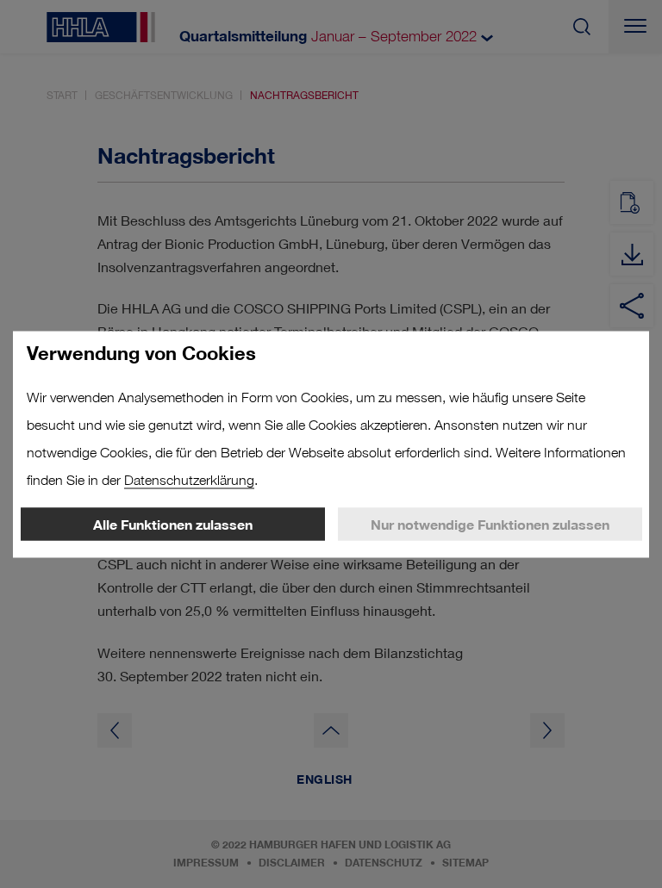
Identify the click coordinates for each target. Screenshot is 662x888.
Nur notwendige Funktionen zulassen (490, 523)
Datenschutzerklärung (189, 479)
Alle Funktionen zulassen (173, 523)
